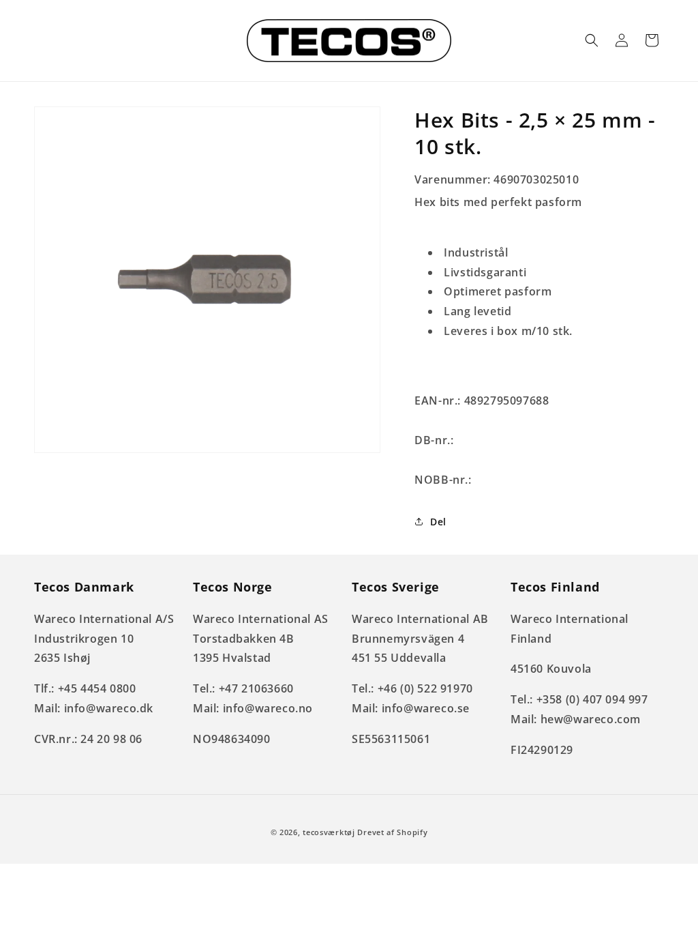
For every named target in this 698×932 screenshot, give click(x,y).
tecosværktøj (328, 832)
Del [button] (438, 521)
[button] (592, 40)
